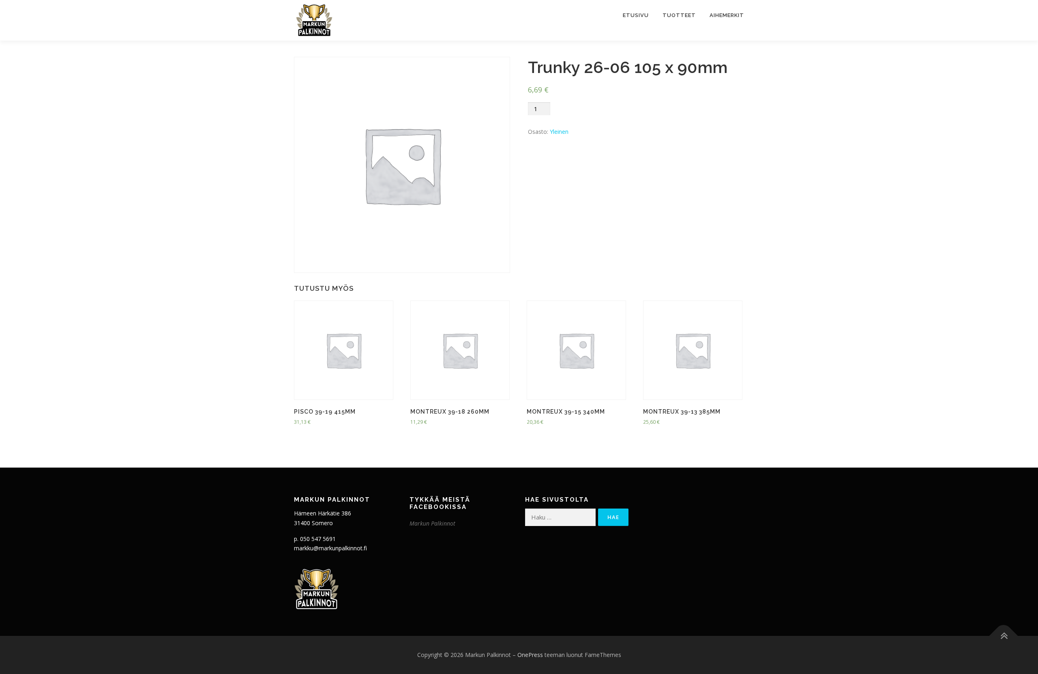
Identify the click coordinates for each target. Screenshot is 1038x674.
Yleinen (559, 131)
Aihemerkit (727, 15)
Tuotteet (679, 15)
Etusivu (636, 15)
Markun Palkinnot (432, 523)
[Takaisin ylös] (1003, 636)
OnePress (530, 655)
